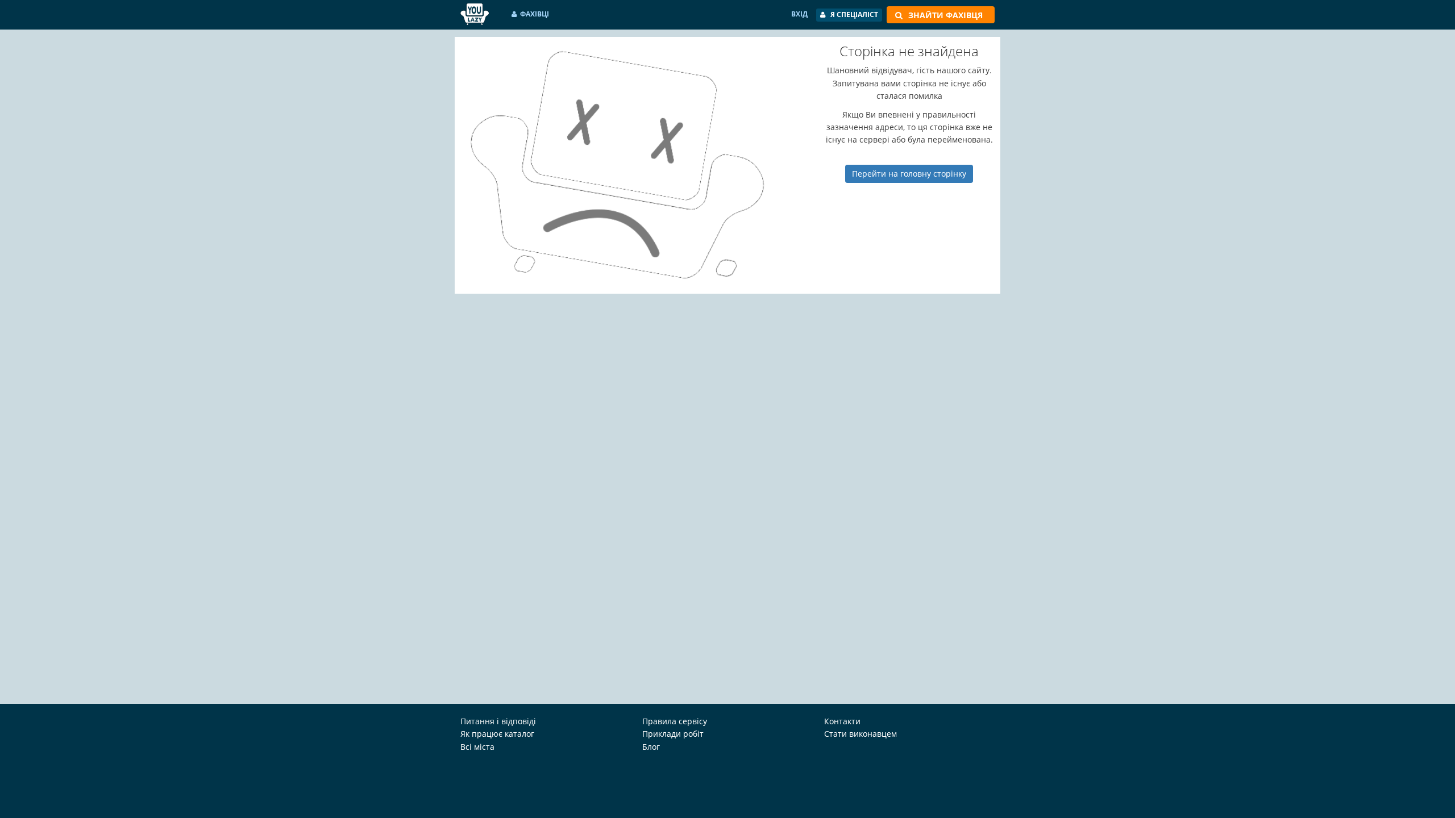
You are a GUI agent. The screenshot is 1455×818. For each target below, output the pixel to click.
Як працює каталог (497, 733)
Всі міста (477, 746)
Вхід (799, 14)
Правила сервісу (674, 721)
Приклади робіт (673, 733)
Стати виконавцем (860, 733)
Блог (651, 746)
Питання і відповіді (498, 721)
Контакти (842, 721)
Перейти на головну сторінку (909, 173)
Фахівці (534, 14)
